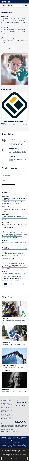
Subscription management (21, 405)
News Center (7, 5)
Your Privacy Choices (5, 440)
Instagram (22, 422)
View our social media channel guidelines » (10, 431)
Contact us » (18, 400)
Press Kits (12, 139)
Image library (14, 149)
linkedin (20, 422)
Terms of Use (15, 437)
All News (7, 48)
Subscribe (13, 157)
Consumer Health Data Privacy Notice (8, 438)
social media (22, 124)
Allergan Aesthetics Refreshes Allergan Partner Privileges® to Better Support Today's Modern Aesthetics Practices (14, 226)
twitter (16, 422)
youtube (25, 422)
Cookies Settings (21, 438)
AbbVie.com (3, 437)
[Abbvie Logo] (6, 2)
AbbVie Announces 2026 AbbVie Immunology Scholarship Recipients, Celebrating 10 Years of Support (14, 40)
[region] (14, 454)
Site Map (9, 437)
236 (6, 286)
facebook (18, 422)
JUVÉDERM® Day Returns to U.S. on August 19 (14, 249)
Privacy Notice (23, 437)
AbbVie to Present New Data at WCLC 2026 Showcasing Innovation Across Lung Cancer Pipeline (13, 31)
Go (8, 186)
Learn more (8, 370)
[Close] (27, 449)
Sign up (17, 403)
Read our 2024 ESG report (13, 346)
